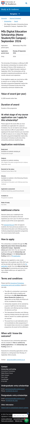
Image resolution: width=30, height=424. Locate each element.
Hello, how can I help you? (20, 415)
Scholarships (7, 21)
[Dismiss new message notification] (28, 414)
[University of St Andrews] (8, 3)
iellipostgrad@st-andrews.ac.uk (16, 359)
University (4, 18)
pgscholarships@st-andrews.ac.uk (15, 398)
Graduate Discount (9, 225)
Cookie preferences (6, 419)
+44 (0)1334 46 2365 (12, 400)
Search (16, 21)
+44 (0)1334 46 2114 (12, 391)
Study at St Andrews (10, 9)
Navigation (14, 14)
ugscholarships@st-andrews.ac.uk (15, 389)
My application (16, 256)
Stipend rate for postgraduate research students (14, 407)
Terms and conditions (7, 421)
